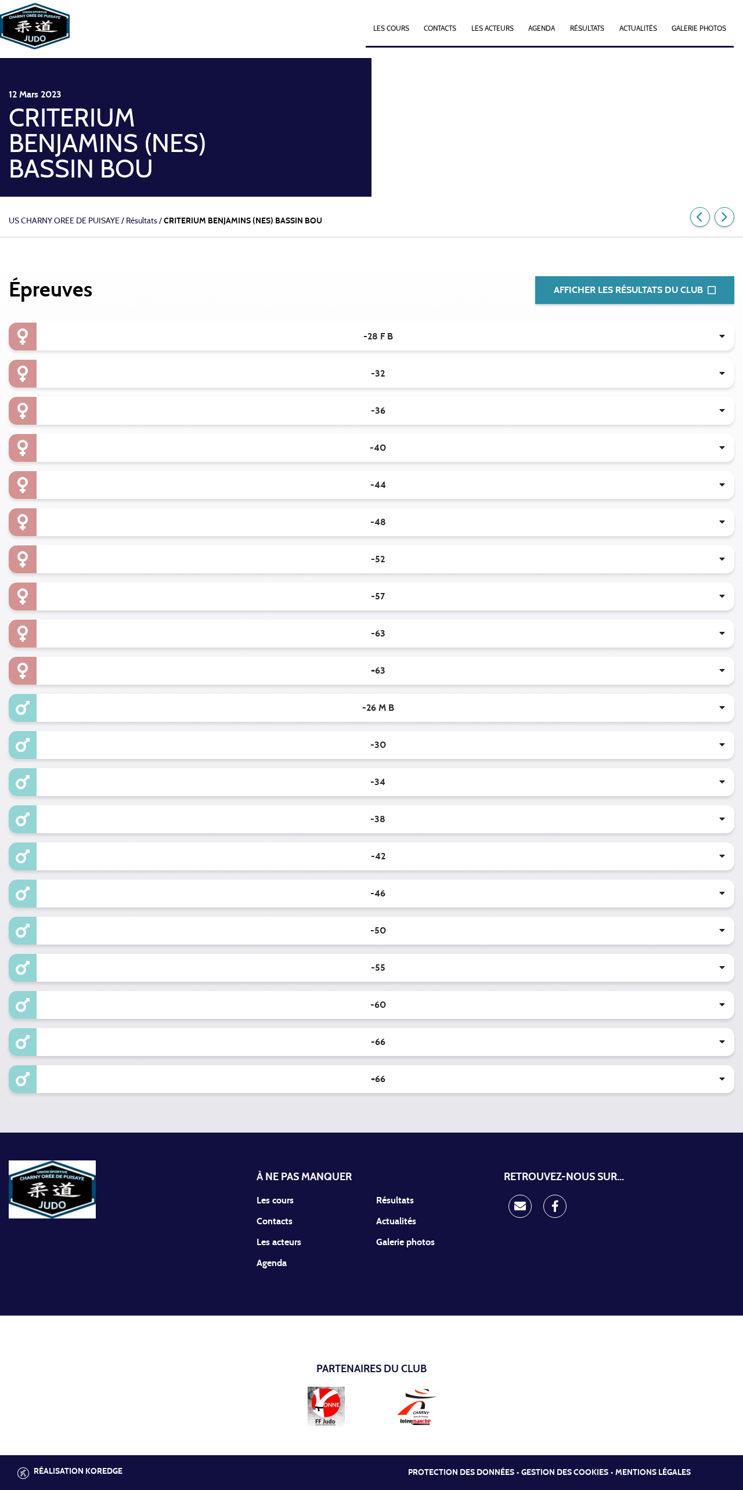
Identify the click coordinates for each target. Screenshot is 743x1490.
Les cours (391, 28)
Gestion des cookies (564, 1473)
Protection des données (461, 1473)
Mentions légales (653, 1473)
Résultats (587, 28)
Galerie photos (699, 28)
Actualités (638, 28)
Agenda (541, 28)
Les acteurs (492, 28)
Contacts (440, 28)
